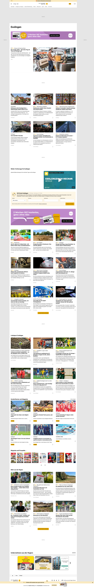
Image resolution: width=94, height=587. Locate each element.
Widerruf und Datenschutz (43, 203)
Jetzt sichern (54, 585)
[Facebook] (59, 580)
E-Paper (14, 3)
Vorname (29, 198)
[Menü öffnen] (11, 4)
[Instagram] (52, 580)
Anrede (13, 198)
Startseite (12, 6)
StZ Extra (50, 6)
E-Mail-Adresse (62, 198)
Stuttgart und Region (19, 6)
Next (70, 563)
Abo (70, 3)
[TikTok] (56, 580)
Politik (34, 6)
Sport (43, 6)
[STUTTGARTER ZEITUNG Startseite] (43, 4)
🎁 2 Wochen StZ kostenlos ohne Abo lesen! (43, 0)
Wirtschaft (39, 6)
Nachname (46, 198)
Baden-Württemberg (28, 6)
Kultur (46, 6)
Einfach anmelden (69, 203)
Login (75, 3)
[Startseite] (12, 575)
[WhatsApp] (54, 580)
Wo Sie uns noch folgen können (69, 580)
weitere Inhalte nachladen (43, 313)
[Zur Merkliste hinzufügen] (30, 59)
